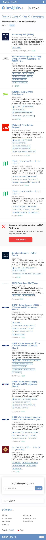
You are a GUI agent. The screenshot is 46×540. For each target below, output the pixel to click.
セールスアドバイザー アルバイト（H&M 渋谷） (26, 448)
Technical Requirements (23, 274)
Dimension (32, 465)
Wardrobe (18, 468)
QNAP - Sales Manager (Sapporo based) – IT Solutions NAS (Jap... (26, 418)
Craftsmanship (30, 296)
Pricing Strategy (20, 80)
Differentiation (20, 77)
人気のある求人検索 (29, 518)
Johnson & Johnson (18, 130)
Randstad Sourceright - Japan (21, 37)
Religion (36, 209)
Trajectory (35, 182)
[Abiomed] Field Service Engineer (22, 126)
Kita (18, 258)
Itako (18, 97)
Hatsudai (28, 166)
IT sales (27, 399)
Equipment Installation (22, 146)
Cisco (14, 258)
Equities (33, 179)
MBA (32, 328)
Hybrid (24, 182)
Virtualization (19, 334)
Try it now (21, 239)
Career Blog (6, 525)
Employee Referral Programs (25, 152)
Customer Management (22, 149)
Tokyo (12, 25)
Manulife (15, 196)
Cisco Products (20, 271)
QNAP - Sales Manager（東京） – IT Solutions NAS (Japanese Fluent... (26, 307)
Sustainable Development (23, 113)
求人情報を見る (7, 518)
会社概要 (4, 515)
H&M (13, 452)
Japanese (28, 140)
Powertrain (30, 116)
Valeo (14, 97)
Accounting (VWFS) (23, 34)
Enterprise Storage (31, 432)
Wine (30, 77)
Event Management (21, 83)
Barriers (18, 209)
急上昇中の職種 (28, 521)
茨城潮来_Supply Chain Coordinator (22, 92)
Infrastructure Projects (23, 331)
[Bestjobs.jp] (14, 8)
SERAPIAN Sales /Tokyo (25, 283)
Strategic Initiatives (21, 408)
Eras (33, 268)
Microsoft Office (20, 143)
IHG (13, 64)
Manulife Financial (18, 166)
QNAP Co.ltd (16, 312)
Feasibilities (29, 107)
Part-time (18, 462)
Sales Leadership (21, 328)
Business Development (32, 361)
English (4, 530)
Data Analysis (29, 74)
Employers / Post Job (10, 2)
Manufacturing (20, 110)
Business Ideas (20, 465)
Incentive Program (31, 462)
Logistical (18, 116)
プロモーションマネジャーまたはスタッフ (26, 162)
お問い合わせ (27, 515)
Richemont (15, 286)
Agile (16, 182)
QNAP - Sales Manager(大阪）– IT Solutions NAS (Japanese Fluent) (26, 345)
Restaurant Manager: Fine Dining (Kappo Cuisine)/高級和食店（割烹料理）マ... (27, 58)
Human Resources (21, 179)
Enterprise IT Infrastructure (25, 325)
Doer (26, 268)
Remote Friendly (20, 176)
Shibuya (19, 452)
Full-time (17, 47)
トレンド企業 (6, 521)
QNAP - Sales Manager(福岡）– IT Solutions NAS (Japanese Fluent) (26, 384)
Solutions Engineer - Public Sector (24, 254)
